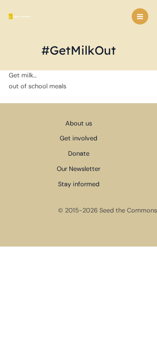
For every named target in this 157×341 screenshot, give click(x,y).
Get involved (78, 138)
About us (78, 123)
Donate (78, 154)
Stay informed (78, 184)
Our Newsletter (78, 169)
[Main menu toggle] (140, 16)
